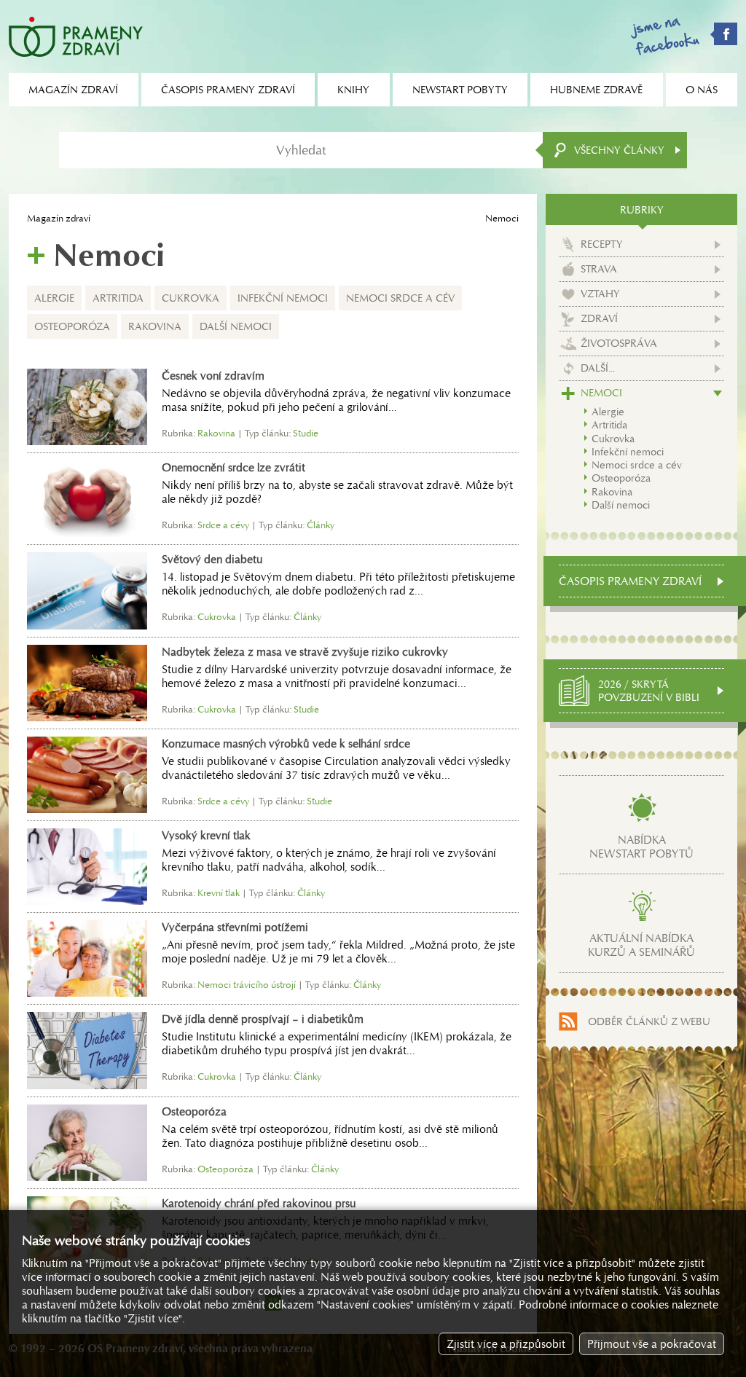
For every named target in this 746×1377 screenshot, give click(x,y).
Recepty (602, 244)
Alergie (54, 298)
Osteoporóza (72, 326)
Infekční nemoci (282, 298)
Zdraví (599, 318)
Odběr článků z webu (649, 1021)
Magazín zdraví (58, 218)
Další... (598, 367)
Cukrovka (190, 298)
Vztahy (600, 293)
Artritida (118, 298)
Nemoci (601, 392)
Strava (599, 268)
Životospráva (619, 343)
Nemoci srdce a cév (400, 298)
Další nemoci (236, 326)
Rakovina (154, 326)
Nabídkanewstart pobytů (641, 846)
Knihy (353, 89)
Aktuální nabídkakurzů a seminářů (641, 945)
